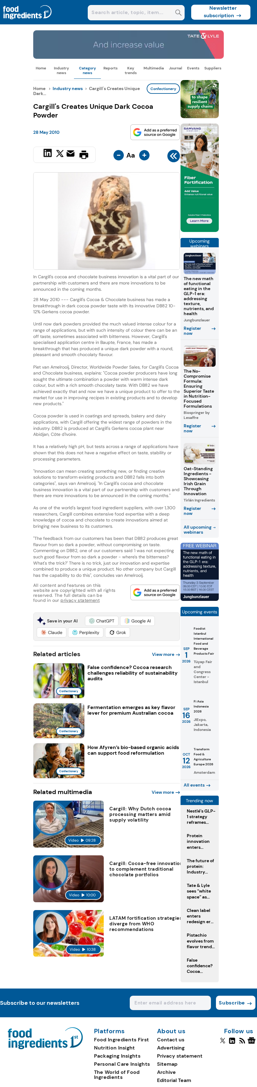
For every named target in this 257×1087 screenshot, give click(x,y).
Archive (166, 1072)
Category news (87, 70)
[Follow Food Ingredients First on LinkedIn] (232, 1043)
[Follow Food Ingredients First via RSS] (242, 1043)
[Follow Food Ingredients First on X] (222, 1043)
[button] (101, 621)
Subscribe (232, 1003)
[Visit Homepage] (27, 23)
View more (163, 654)
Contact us (170, 1040)
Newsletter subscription (220, 11)
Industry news (61, 70)
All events (194, 785)
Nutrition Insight (114, 1048)
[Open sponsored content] (128, 57)
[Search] (178, 13)
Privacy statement (179, 1056)
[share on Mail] (71, 154)
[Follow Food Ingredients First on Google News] (252, 1043)
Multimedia (154, 68)
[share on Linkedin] (48, 154)
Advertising (171, 1048)
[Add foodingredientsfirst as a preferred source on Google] (155, 132)
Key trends (131, 70)
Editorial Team (174, 1080)
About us (171, 1031)
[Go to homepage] (45, 1047)
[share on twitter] (60, 154)
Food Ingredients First (121, 1040)
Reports (110, 68)
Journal (175, 68)
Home (41, 68)
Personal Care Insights (122, 1064)
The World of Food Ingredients (117, 1074)
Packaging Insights (117, 1056)
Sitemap (167, 1064)
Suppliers (212, 68)
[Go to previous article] (173, 157)
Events (193, 68)
